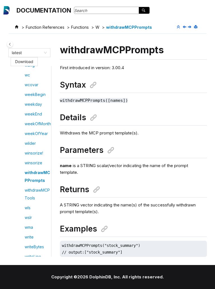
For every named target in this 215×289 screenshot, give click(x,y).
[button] (22, 75)
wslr (28, 217)
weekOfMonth (38, 123)
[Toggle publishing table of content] (10, 44)
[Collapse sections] (179, 27)
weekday (33, 104)
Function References (45, 27)
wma (29, 227)
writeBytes (34, 246)
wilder (30, 143)
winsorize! (34, 153)
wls (28, 207)
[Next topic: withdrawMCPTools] (190, 27)
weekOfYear (36, 133)
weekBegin (35, 94)
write (29, 237)
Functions (80, 27)
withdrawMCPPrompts (129, 27)
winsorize (33, 162)
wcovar (31, 84)
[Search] (144, 10)
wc (27, 75)
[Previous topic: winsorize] (185, 27)
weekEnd (33, 114)
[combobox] (27, 53)
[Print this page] (196, 27)
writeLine (33, 256)
